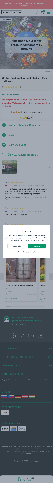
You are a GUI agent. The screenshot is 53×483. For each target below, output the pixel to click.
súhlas (18, 238)
